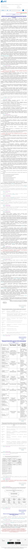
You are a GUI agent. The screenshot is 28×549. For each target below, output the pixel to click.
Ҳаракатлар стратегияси (5, 55)
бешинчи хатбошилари (21, 518)
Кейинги (4, 99)
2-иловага (13, 183)
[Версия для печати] (10, 10)
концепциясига (6, 56)
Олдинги (4, 65)
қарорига (12, 197)
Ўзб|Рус (26, 10)
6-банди (6, 518)
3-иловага (25, 186)
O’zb (24, 10)
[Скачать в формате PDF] (8, 10)
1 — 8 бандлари (12, 522)
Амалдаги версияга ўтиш (23, 13)
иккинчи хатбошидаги (17, 278)
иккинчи (12, 518)
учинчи (15, 518)
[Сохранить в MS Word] (7, 10)
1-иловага (5, 97)
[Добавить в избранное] (1, 10)
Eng (21, 10)
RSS (25, 539)
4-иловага (13, 194)
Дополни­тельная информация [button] (4, 7)
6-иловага (2, 200)
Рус (20, 10)
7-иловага (25, 295)
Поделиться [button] (19, 7)
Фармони (15, 250)
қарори (11, 71)
